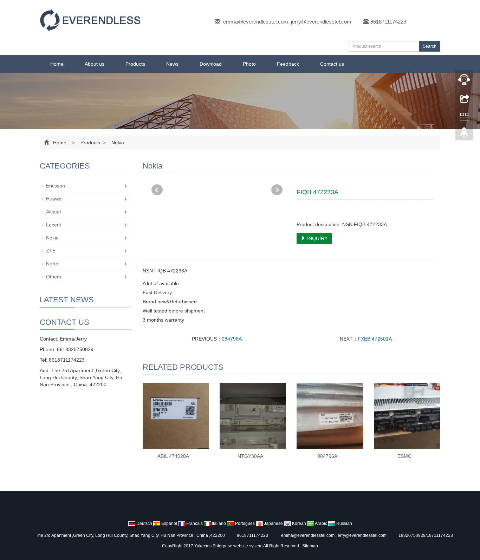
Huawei (54, 199)
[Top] (464, 134)
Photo (249, 64)
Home (57, 64)
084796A (232, 339)
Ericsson (55, 186)
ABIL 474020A (173, 456)
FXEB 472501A (375, 339)
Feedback (288, 64)
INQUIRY (316, 238)
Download (211, 64)
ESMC (404, 456)
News (172, 64)
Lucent (53, 225)
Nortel (52, 263)
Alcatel (53, 212)
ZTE (51, 250)
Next (277, 190)
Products (135, 64)
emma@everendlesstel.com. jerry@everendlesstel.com (287, 22)
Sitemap (310, 545)
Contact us (332, 64)
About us (94, 64)
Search (429, 46)
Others (53, 276)
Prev (157, 190)
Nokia (117, 142)
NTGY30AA (250, 456)
